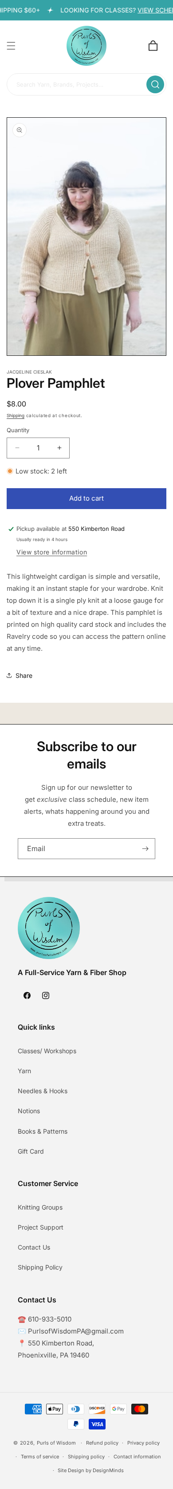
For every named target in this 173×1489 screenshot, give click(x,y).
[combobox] (86, 85)
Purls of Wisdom (56, 1443)
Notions (29, 1111)
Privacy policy (143, 1443)
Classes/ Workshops (47, 1051)
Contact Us (34, 1247)
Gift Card (31, 1151)
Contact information (137, 1456)
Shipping (15, 415)
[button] (11, 46)
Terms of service (40, 1456)
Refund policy (102, 1443)
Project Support (40, 1227)
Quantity (18, 430)
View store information (51, 552)
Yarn (24, 1071)
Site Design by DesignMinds (91, 1470)
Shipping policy (86, 1456)
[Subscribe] (145, 848)
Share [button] (24, 675)
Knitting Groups (40, 1207)
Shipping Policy (40, 1267)
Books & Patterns (42, 1131)
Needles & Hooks (42, 1091)
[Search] (155, 84)
